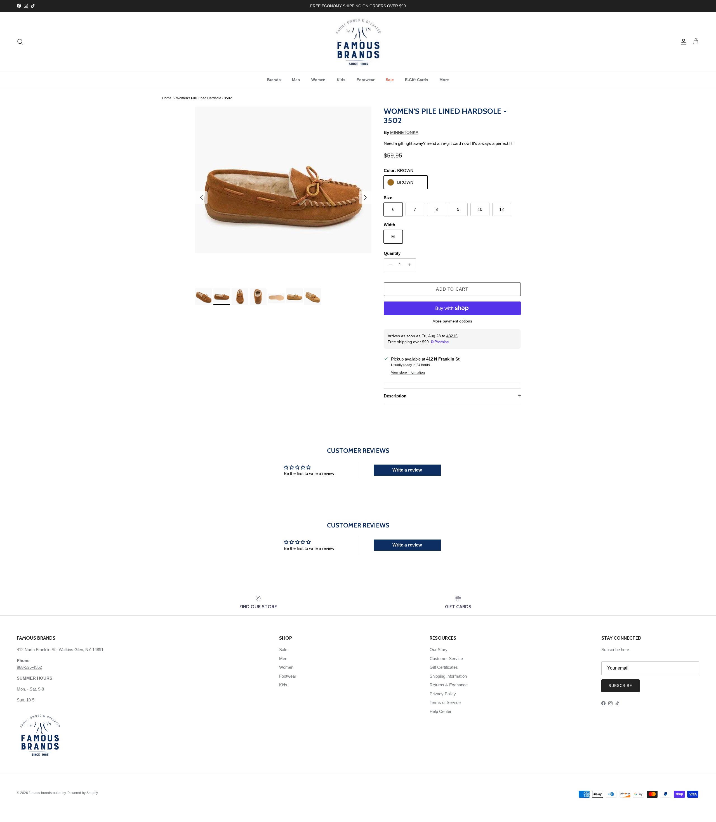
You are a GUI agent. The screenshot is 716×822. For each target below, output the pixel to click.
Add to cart (452, 289)
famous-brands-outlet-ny (47, 793)
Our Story (438, 649)
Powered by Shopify (82, 793)
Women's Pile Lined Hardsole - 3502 (204, 98)
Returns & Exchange (449, 684)
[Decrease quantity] (389, 265)
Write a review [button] (407, 470)
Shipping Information (448, 676)
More (444, 79)
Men (296, 79)
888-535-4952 (29, 667)
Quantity (392, 253)
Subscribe (620, 686)
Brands (274, 79)
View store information (408, 373)
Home (166, 98)
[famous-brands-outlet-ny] (358, 41)
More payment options (452, 321)
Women (318, 79)
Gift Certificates (444, 667)
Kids (341, 79)
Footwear (366, 79)
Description (395, 396)
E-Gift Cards (416, 79)
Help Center (440, 711)
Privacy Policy (443, 693)
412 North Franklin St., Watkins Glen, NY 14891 (60, 649)
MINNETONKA (404, 132)
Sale (390, 79)
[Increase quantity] (411, 265)
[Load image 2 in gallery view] (283, 195)
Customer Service (446, 658)
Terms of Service (445, 702)
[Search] (20, 41)
